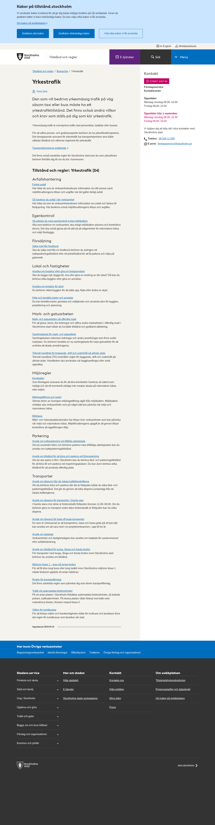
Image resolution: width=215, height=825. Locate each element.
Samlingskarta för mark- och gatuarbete (54, 334)
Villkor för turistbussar (44, 609)
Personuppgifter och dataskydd (173, 689)
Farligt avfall (39, 184)
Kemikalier (38, 378)
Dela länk (42, 91)
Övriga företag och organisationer (122, 652)
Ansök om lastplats (42, 534)
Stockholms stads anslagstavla (80, 698)
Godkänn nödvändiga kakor (74, 33)
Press (112, 707)
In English (165, 46)
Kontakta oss (116, 680)
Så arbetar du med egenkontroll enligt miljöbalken (60, 221)
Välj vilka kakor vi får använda (121, 33)
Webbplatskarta (187, 46)
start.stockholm (186, 765)
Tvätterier (94, 652)
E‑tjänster (127, 57)
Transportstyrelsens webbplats (49, 148)
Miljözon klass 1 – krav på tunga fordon (54, 564)
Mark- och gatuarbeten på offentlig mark (54, 319)
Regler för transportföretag (46, 579)
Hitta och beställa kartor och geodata (52, 297)
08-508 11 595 (167, 138)
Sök (157, 57)
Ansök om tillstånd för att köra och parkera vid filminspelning (65, 456)
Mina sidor (115, 698)
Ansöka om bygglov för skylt (47, 286)
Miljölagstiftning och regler (47, 397)
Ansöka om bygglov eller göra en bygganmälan (58, 271)
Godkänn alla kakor (33, 33)
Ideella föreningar (57, 652)
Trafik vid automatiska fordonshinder (52, 591)
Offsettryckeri (78, 652)
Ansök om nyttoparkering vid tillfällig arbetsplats (58, 441)
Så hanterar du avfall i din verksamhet (53, 199)
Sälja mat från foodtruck (45, 246)
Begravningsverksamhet (30, 652)
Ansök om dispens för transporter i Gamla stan (58, 500)
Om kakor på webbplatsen (31, 23)
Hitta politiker (116, 689)
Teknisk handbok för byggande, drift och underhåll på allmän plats (68, 353)
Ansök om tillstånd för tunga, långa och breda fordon (61, 549)
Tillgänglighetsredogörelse (170, 680)
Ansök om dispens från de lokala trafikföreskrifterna (60, 481)
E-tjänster (68, 689)
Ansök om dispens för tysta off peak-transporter (58, 519)
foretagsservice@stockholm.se (175, 143)
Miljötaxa (37, 416)
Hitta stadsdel (70, 680)
